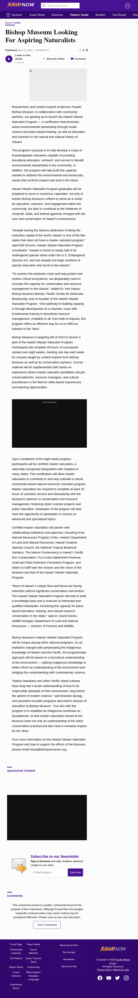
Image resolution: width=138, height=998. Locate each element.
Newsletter (69, 959)
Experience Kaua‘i (16, 986)
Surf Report (119, 14)
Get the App (69, 952)
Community (33, 967)
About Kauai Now (69, 945)
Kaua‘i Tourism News (33, 960)
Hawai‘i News (16, 967)
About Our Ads (69, 966)
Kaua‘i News (37, 14)
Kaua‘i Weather (33, 951)
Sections (17, 14)
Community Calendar (16, 951)
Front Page (16, 944)
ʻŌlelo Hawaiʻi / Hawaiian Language (33, 976)
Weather (100, 14)
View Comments (47, 924)
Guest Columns (16, 974)
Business (57, 14)
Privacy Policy (104, 969)
